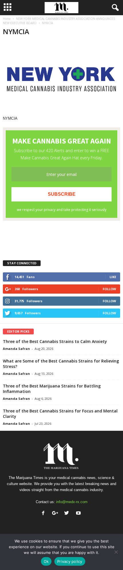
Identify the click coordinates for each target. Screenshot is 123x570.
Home (7, 19)
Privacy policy (69, 561)
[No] (116, 552)
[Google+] (56, 513)
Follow (109, 289)
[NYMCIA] (61, 78)
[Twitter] (68, 513)
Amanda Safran (16, 348)
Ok (46, 561)
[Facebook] (44, 513)
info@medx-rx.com (72, 502)
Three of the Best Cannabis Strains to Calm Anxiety (55, 341)
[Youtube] (79, 513)
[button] (114, 7)
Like (113, 277)
